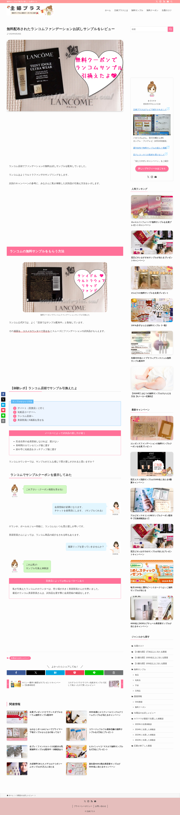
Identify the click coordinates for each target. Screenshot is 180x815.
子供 (137, 685)
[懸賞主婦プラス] (30, 10)
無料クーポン (140, 707)
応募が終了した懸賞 (143, 746)
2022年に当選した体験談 (145, 740)
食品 (137, 675)
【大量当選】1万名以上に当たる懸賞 (150, 652)
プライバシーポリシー (83, 806)
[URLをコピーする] (113, 672)
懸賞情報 (138, 696)
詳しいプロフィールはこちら (152, 168)
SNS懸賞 (138, 702)
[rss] (164, 1)
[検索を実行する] (170, 29)
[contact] (168, 1)
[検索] (171, 1)
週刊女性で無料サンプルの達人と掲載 (150, 148)
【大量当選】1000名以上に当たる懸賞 (151, 657)
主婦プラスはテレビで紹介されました (150, 109)
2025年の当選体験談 (143, 724)
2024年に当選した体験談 (145, 729)
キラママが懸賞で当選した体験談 (149, 718)
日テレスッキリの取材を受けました (149, 155)
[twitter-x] (157, 1)
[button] (16, 672)
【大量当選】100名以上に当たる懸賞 (150, 663)
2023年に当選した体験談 (145, 735)
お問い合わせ (100, 806)
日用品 (137, 691)
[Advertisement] (65, 135)
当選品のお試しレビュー (20, 658)
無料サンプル (140, 669)
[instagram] (160, 1)
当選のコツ (139, 646)
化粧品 (137, 680)
